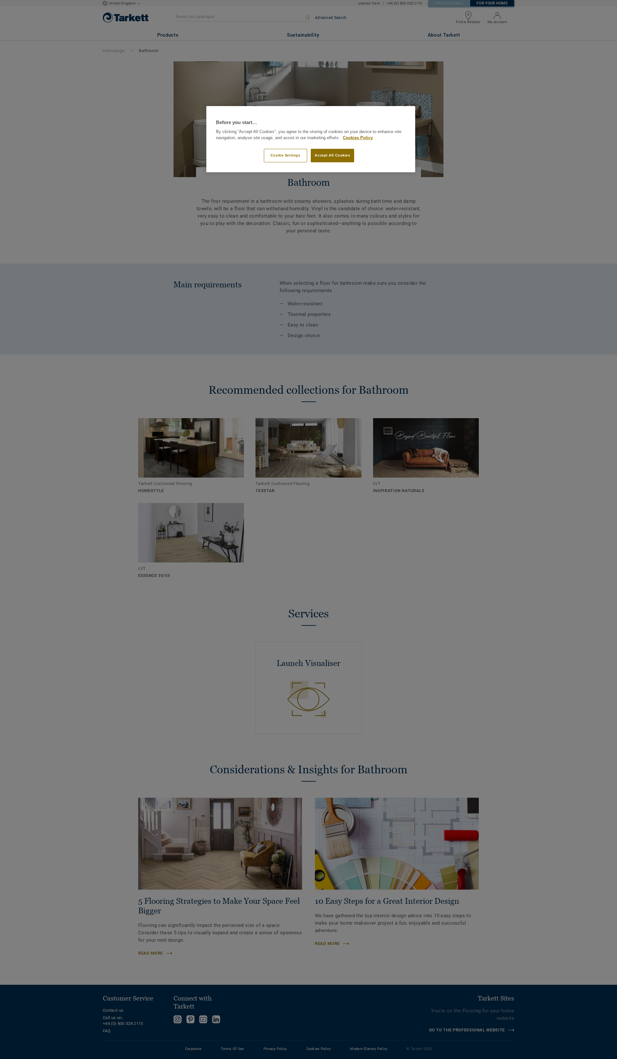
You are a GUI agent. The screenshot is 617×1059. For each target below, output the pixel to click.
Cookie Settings (285, 155)
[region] (310, 139)
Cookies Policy (358, 138)
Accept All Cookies (332, 155)
